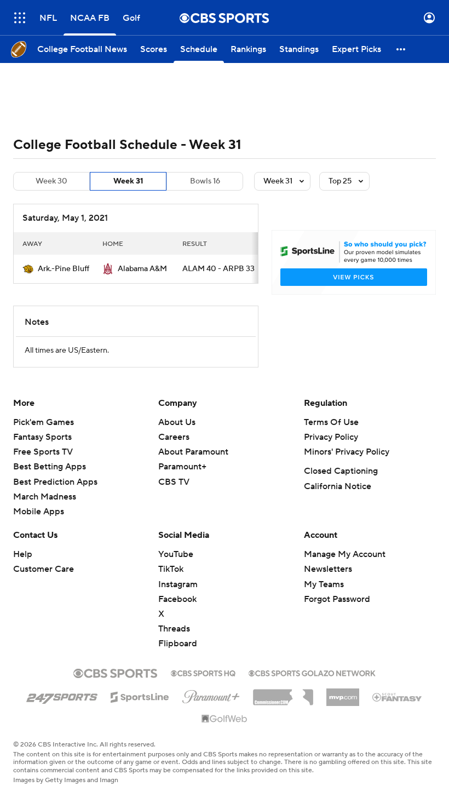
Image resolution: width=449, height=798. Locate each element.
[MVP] (342, 692)
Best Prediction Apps (55, 481)
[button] (20, 18)
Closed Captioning (341, 471)
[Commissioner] (283, 693)
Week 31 (128, 181)
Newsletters (328, 569)
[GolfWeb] (224, 719)
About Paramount (193, 451)
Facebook (177, 599)
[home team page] (27, 268)
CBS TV (173, 481)
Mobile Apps (38, 511)
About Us (176, 422)
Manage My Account (344, 554)
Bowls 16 (205, 181)
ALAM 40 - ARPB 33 (218, 269)
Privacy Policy (331, 437)
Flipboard (177, 643)
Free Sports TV (43, 451)
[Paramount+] (211, 694)
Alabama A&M (142, 269)
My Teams (324, 584)
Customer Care (43, 569)
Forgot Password (337, 599)
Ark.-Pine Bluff (63, 269)
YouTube (175, 554)
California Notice (337, 486)
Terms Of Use (331, 422)
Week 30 (51, 181)
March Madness (44, 496)
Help (22, 554)
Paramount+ (182, 466)
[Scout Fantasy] (397, 696)
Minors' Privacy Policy (346, 451)
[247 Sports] (61, 695)
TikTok (170, 569)
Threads (174, 628)
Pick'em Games (43, 422)
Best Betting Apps (49, 466)
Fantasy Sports (42, 437)
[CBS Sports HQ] (203, 672)
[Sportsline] (140, 695)
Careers (173, 437)
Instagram (178, 584)
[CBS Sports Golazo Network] (312, 672)
